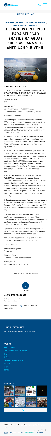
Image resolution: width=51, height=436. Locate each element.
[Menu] (44, 5)
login (21, 305)
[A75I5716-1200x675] (25, 70)
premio (6, 367)
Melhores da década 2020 (13, 360)
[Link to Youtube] (45, 430)
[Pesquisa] (38, 5)
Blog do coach (9, 347)
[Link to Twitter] (42, 430)
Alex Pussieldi (33, 273)
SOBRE (6, 370)
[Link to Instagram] (38, 430)
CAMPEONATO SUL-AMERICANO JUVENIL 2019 (31, 23)
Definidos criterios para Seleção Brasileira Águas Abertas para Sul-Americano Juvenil (25, 38)
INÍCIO (6, 354)
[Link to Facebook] (35, 430)
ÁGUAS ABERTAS (10, 23)
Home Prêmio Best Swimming (15, 351)
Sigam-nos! (25, 410)
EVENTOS (16, 25)
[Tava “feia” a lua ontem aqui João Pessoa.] (42, 390)
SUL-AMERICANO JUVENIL (29, 25)
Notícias (7, 363)
